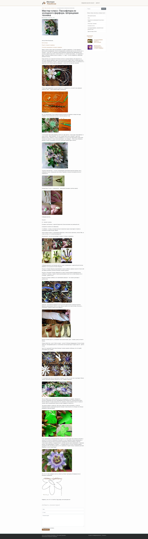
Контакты (104, 535)
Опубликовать (46, 529)
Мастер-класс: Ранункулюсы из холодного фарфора (98, 47)
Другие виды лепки (92, 31)
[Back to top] (146, 537)
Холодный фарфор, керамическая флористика (95, 28)
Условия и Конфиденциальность (95, 535)
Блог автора (45, 42)
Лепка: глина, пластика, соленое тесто (96, 13)
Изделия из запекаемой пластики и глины (96, 20)
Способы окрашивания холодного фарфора (52, 47)
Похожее (90, 37)
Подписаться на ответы (48, 528)
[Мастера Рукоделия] (49, 3)
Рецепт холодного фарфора (48, 45)
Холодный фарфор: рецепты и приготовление (98, 41)
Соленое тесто (91, 25)
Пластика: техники (92, 23)
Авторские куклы (92, 15)
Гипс (89, 17)
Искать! (103, 8)
